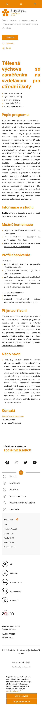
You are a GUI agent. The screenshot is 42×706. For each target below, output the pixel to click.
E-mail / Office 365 (10, 529)
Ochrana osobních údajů (21, 662)
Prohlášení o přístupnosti (21, 667)
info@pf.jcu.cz (8, 637)
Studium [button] (14, 489)
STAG (5, 525)
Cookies (21, 653)
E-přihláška (9, 37)
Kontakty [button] (14, 509)
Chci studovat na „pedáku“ (12, 346)
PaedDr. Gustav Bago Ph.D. (13, 416)
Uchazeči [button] (15, 483)
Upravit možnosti (12, 691)
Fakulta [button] (14, 476)
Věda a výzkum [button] (18, 496)
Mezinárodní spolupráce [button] (22, 502)
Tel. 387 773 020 (8, 634)
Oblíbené (9, 43)
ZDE (24, 216)
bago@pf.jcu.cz (14, 423)
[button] (7, 4)
